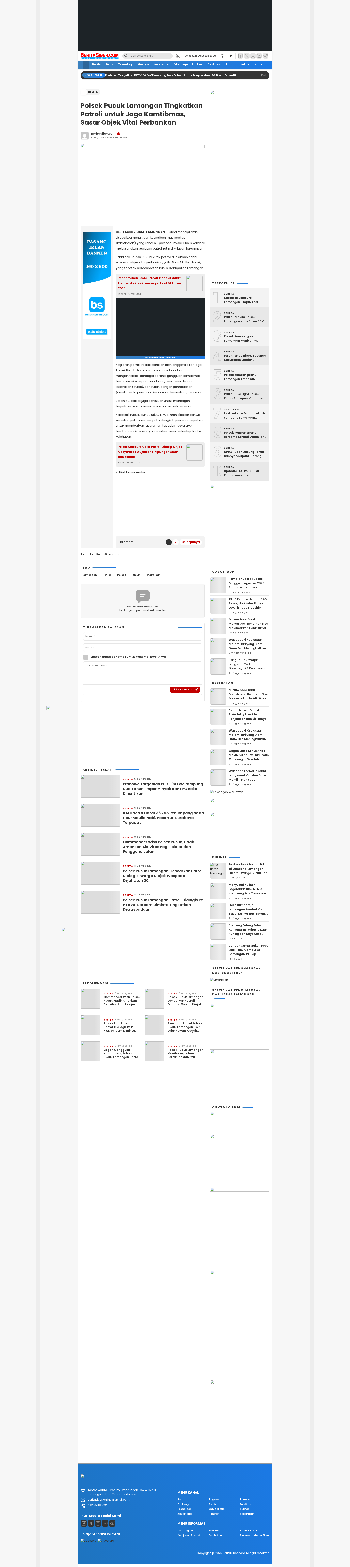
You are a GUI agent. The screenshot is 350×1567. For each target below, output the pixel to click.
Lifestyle (143, 64)
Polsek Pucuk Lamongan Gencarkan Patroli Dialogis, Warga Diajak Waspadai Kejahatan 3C (163, 876)
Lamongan (90, 575)
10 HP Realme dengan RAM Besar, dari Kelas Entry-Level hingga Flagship (248, 603)
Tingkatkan (152, 575)
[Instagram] (253, 56)
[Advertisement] (175, 28)
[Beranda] (86, 65)
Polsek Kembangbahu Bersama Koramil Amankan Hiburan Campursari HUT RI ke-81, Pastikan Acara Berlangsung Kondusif (244, 435)
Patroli (107, 575)
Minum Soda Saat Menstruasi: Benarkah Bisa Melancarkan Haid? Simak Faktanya (248, 625)
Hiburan (260, 64)
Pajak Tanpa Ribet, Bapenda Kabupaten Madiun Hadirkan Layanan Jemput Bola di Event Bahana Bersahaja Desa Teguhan (245, 357)
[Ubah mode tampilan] (222, 56)
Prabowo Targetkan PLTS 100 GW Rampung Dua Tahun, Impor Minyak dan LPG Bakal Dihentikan (173, 75)
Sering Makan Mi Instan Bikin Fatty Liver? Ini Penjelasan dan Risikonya (248, 714)
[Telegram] (265, 56)
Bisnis (109, 64)
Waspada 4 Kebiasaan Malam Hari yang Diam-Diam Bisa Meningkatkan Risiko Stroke (247, 646)
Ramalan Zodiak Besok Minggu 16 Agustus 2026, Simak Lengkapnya (247, 583)
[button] (179, 56)
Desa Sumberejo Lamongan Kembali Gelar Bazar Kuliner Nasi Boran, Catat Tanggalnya (248, 911)
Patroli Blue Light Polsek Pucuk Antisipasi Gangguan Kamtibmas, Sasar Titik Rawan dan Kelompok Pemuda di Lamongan (244, 396)
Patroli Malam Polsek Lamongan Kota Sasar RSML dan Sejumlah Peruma (245, 319)
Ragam (231, 64)
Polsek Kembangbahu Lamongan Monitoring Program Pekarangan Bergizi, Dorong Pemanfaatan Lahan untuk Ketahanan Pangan (244, 338)
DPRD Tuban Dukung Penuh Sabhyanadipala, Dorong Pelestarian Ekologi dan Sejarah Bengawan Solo (244, 454)
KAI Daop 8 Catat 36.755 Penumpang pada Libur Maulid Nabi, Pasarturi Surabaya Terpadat (163, 818)
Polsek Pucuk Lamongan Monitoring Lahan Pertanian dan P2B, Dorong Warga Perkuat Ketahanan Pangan (185, 1053)
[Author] (85, 135)
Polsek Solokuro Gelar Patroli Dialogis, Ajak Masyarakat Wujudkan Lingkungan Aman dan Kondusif (150, 452)
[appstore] (89, 1541)
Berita (96, 64)
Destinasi (214, 64)
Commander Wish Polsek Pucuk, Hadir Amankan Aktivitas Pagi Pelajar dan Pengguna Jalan (158, 847)
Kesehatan (161, 64)
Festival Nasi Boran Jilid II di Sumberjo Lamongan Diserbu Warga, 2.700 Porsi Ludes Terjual (244, 415)
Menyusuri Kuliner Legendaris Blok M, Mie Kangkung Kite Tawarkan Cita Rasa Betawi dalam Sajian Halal (247, 893)
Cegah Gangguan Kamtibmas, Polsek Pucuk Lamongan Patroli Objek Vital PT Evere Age (122, 1053)
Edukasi (197, 64)
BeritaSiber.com (103, 134)
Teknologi (125, 64)
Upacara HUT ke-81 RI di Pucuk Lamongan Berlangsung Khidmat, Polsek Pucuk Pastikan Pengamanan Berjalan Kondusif (241, 473)
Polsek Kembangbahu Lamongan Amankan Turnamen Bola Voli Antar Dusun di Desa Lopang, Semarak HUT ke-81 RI (243, 377)
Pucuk (136, 575)
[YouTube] (259, 56)
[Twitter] (247, 56)
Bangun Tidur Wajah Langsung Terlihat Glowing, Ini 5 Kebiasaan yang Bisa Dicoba (247, 666)
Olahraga (181, 64)
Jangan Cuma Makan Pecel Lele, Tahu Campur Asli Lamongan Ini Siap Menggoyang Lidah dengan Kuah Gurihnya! (249, 954)
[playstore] (106, 1541)
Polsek (121, 575)
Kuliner (245, 64)
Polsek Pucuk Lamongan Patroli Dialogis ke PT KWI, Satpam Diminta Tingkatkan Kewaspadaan (163, 905)
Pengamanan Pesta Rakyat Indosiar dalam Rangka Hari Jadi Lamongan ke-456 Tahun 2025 (150, 283)
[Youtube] (105, 1523)
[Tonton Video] (230, 55)
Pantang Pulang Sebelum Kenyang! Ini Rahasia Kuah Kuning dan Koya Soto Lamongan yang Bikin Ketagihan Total (248, 933)
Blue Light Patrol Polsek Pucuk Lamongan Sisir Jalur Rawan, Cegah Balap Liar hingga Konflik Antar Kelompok (186, 1027)
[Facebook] (240, 56)
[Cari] (126, 55)
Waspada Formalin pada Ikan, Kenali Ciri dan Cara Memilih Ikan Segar (247, 775)
